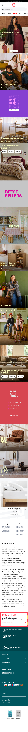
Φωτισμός (4, 532)
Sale (20, 13)
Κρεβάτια (4, 151)
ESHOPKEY (8, 702)
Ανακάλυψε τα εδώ (14, 415)
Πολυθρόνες (12, 376)
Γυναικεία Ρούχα (18, 527)
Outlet (15, 13)
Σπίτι (3, 13)
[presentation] (2, 495)
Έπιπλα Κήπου (5, 527)
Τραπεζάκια (20, 376)
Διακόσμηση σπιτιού (6, 526)
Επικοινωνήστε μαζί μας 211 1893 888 (14, 1)
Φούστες (21, 534)
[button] (3, 9)
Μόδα (9, 13)
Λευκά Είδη (18, 151)
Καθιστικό (8, 530)
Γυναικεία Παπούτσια (19, 526)
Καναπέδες (4, 376)
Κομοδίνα (11, 151)
